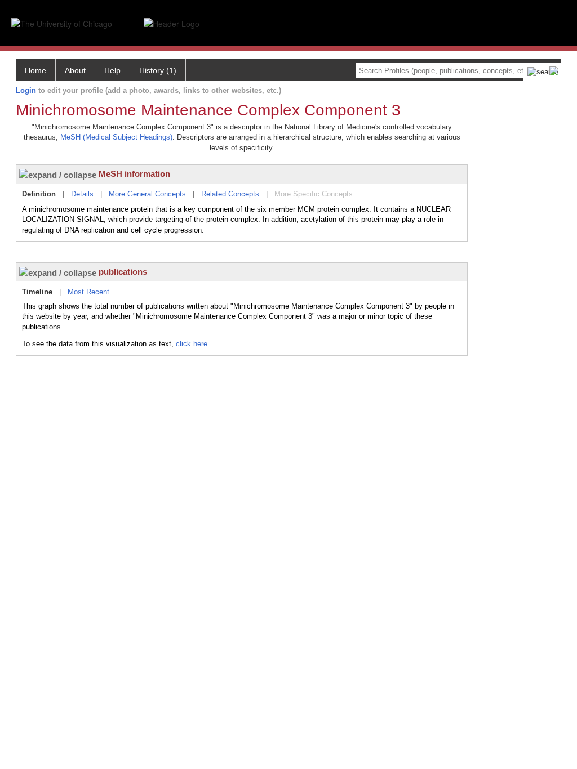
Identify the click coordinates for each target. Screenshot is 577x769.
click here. (193, 343)
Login (26, 90)
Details (82, 194)
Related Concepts (230, 194)
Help (112, 70)
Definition (39, 194)
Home (35, 70)
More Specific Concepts (313, 194)
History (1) (157, 70)
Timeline (37, 292)
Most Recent (88, 292)
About (75, 70)
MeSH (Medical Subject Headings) (116, 137)
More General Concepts (147, 194)
